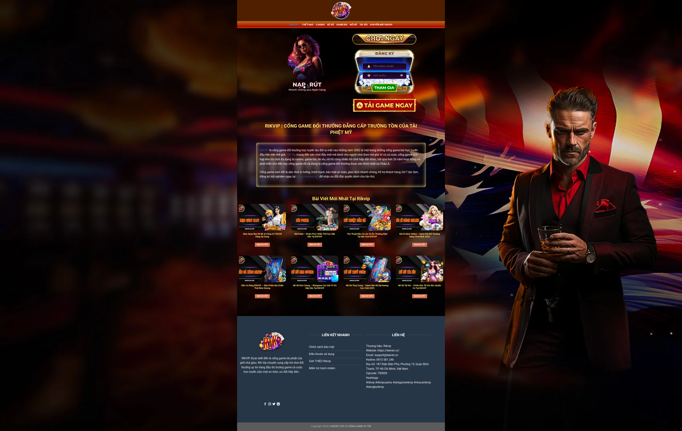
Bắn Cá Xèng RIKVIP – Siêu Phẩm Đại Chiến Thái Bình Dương (262, 286)
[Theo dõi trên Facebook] (265, 404)
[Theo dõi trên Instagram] (269, 404)
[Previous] (272, 62)
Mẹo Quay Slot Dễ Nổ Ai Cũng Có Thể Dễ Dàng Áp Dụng (262, 235)
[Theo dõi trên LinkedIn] (278, 404)
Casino (320, 24)
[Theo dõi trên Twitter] (273, 404)
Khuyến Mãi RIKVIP (381, 24)
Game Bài (341, 24)
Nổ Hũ (353, 24)
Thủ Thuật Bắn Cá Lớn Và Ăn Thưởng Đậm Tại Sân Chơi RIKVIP (367, 235)
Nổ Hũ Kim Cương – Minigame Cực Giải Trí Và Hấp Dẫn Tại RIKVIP (314, 286)
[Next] (341, 62)
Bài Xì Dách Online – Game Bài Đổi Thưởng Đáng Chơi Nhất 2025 (419, 235)
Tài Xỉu (364, 24)
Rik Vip (262, 362)
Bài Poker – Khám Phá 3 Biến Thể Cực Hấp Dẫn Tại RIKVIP (314, 235)
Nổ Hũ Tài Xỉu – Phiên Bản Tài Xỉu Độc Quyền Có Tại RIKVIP (419, 286)
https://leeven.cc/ (388, 350)
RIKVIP (293, 24)
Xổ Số (330, 24)
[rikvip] (341, 10)
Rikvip (387, 346)
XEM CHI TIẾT (262, 245)
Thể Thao (307, 24)
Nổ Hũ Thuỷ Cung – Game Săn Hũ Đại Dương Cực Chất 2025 (367, 286)
